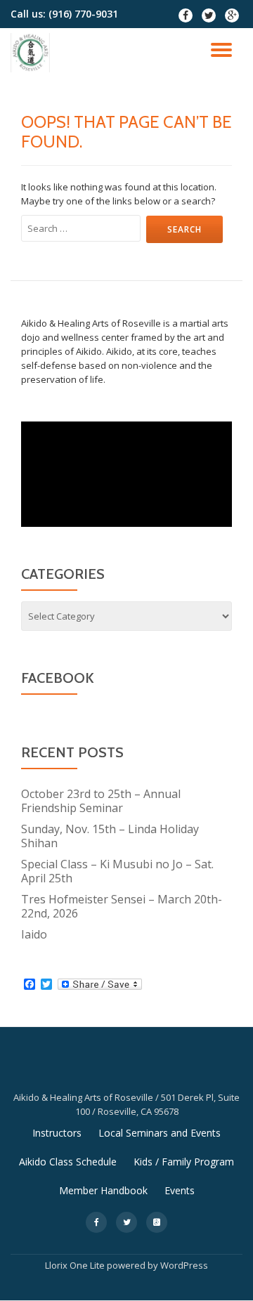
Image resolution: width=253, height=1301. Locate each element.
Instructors (57, 1132)
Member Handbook (103, 1190)
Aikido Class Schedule (68, 1161)
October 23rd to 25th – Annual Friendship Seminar (101, 801)
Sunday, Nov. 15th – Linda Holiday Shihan (110, 836)
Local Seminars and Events (159, 1132)
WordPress (184, 1265)
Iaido (34, 934)
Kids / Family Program (184, 1161)
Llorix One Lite (76, 1265)
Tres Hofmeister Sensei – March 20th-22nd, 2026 (121, 906)
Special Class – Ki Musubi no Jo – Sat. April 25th (117, 871)
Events (179, 1190)
